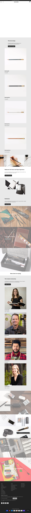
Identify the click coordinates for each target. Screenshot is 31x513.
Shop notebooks (7, 204)
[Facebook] (2, 503)
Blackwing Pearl (7, 123)
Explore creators (7, 284)
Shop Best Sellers (7, 450)
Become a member (8, 261)
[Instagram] (4, 503)
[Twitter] (8, 503)
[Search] (3, 1)
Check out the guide (8, 175)
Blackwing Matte (7, 97)
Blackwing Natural (7, 150)
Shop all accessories (8, 405)
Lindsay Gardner (7, 386)
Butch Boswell (7, 335)
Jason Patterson (7, 360)
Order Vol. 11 (7, 219)
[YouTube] (6, 503)
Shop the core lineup (11, 46)
